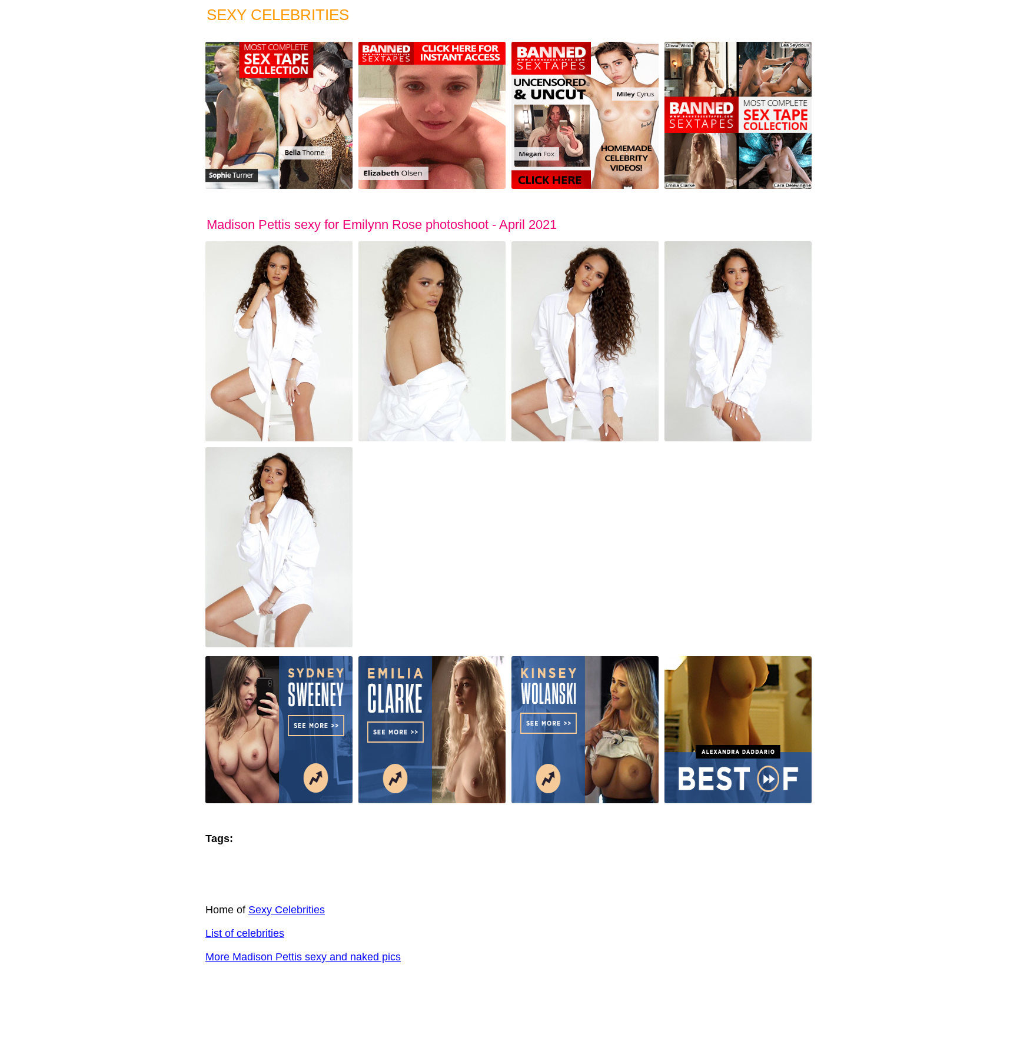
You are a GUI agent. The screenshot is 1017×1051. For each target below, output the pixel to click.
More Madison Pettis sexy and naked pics (303, 957)
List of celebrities (244, 933)
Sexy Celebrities (286, 910)
